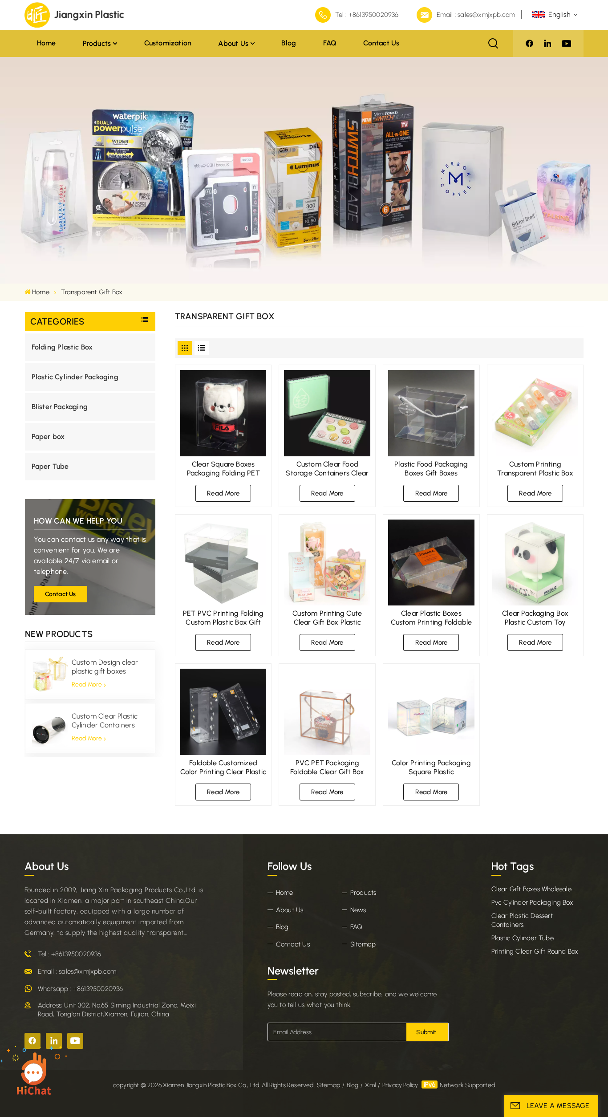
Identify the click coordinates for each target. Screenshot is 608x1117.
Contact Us (60, 594)
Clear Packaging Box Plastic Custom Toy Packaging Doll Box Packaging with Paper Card (535, 618)
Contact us (381, 43)
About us (233, 43)
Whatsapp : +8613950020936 (80, 989)
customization (168, 43)
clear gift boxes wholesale (531, 889)
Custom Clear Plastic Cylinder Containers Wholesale (105, 721)
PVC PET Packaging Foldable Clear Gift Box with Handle (327, 767)
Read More (87, 685)
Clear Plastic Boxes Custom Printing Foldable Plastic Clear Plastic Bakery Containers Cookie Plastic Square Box (431, 618)
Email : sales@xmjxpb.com (476, 15)
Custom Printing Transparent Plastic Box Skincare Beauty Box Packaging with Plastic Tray (535, 469)
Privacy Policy (400, 1085)
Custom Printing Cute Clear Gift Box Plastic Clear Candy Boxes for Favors (327, 618)
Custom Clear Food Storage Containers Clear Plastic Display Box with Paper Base (327, 469)
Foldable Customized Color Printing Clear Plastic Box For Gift (223, 767)
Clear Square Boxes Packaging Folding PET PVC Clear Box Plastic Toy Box (223, 469)
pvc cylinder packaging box (532, 902)
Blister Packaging (60, 406)
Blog (288, 43)
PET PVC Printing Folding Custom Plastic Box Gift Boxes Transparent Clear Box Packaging (223, 618)
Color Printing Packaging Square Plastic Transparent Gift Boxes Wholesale (431, 767)
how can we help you (78, 520)
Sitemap (363, 944)
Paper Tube (50, 466)
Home (46, 43)
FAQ (330, 43)
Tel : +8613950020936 (367, 15)
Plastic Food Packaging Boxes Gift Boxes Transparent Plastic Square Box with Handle (431, 469)
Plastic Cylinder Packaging (75, 377)
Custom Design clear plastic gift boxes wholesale (105, 667)
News (358, 910)
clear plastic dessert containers (522, 920)
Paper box (48, 436)
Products (97, 43)
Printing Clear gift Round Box (535, 951)
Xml (370, 1085)
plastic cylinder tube (522, 938)
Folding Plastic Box (62, 347)
